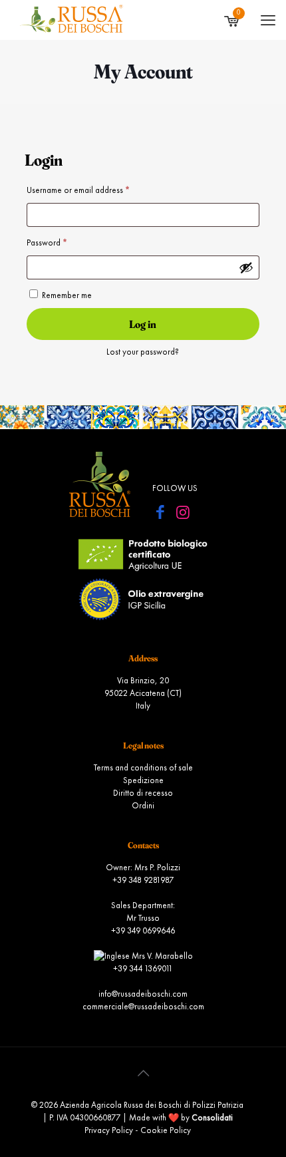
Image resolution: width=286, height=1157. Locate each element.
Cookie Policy (165, 1130)
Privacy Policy (108, 1130)
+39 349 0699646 (143, 931)
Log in (142, 324)
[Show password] (246, 267)
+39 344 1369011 (143, 969)
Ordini (143, 806)
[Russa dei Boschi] (71, 20)
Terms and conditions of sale (143, 768)
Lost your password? (142, 352)
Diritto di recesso (143, 793)
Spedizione (143, 780)
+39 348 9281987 (143, 880)
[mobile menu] (268, 21)
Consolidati (212, 1118)
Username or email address (93, 190)
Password (62, 243)
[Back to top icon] (143, 1074)
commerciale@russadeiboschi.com (143, 1007)
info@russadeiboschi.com (143, 994)
